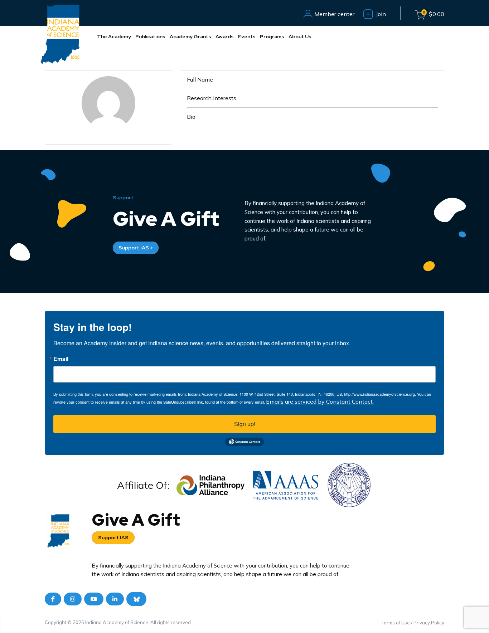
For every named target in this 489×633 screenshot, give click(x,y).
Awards (225, 36)
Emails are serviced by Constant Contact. (320, 401)
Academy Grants (190, 36)
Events (247, 36)
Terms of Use (396, 622)
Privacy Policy (428, 622)
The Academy (114, 36)
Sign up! (244, 424)
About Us (300, 36)
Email (60, 359)
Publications (150, 36)
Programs (272, 36)
